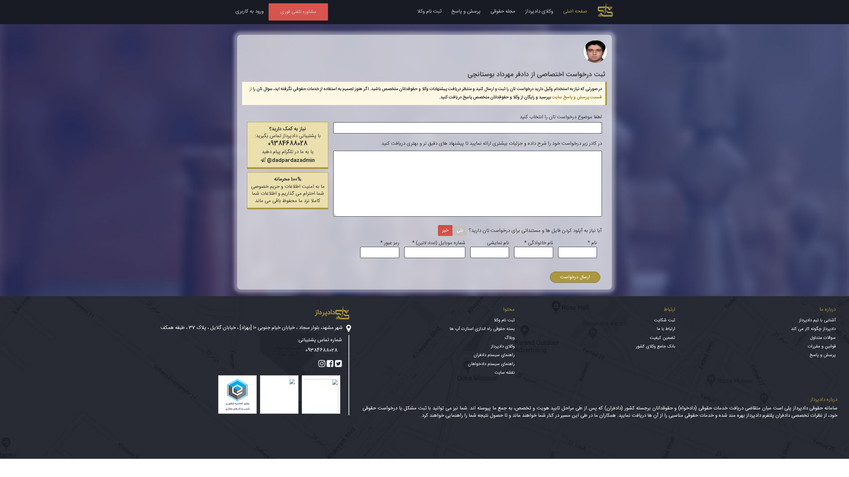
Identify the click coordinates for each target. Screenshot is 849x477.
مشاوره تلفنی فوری (298, 12)
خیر (445, 231)
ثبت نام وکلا (429, 11)
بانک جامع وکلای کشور (655, 346)
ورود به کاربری (249, 11)
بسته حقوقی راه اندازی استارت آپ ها (482, 329)
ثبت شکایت (664, 320)
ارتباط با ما (666, 329)
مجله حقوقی (502, 11)
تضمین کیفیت (662, 338)
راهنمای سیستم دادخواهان (491, 364)
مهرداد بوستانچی (490, 74)
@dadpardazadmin (290, 160)
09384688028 (287, 144)
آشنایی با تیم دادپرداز (817, 320)
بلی (460, 231)
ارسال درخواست (575, 277)
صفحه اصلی (575, 11)
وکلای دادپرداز (539, 11)
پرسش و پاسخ (466, 11)
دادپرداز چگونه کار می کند (813, 329)
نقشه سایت (504, 372)
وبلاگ (509, 338)
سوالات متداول (823, 338)
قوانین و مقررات (822, 346)
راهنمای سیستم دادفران (494, 355)
